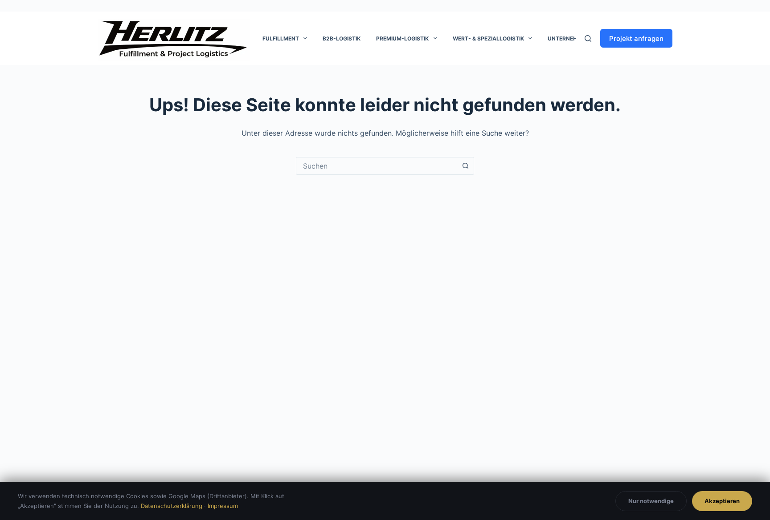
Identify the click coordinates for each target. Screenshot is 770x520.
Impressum (223, 505)
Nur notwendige (651, 500)
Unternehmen (568, 38)
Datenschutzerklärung (171, 505)
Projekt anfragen (636, 38)
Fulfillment (280, 38)
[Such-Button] (465, 165)
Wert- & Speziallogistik (488, 38)
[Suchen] (588, 38)
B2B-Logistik (341, 38)
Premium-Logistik (402, 38)
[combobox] (376, 166)
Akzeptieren (722, 500)
